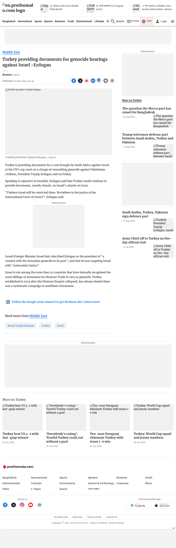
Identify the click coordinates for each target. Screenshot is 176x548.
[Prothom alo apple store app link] (162, 505)
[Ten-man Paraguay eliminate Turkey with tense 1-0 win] (110, 417)
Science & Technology (101, 483)
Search (63, 488)
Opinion (48, 21)
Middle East (11, 52)
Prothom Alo (61, 517)
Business (60, 21)
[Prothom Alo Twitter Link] (15, 505)
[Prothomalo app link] (138, 505)
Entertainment (84, 21)
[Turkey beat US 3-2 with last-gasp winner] (22, 417)
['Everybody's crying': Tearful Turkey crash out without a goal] (66, 417)
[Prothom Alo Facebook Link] (6, 505)
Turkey (45, 325)
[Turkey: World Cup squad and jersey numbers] (154, 417)
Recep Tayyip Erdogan (21, 325)
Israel (60, 325)
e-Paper (36, 488)
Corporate (123, 483)
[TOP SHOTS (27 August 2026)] (91, 8)
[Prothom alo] (18, 8)
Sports (38, 21)
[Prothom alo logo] (17, 467)
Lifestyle (99, 21)
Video (5, 488)
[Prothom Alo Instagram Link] (23, 505)
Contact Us (111, 517)
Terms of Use (94, 517)
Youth (70, 21)
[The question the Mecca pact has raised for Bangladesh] (163, 121)
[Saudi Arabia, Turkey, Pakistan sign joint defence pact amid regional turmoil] (163, 225)
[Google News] (39, 505)
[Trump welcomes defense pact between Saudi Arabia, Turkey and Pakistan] (163, 151)
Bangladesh (8, 21)
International (25, 21)
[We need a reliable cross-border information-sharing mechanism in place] (137, 8)
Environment (67, 483)
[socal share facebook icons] (74, 82)
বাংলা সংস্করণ (93, 489)
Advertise (77, 517)
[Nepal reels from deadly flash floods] (44, 8)
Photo (148, 483)
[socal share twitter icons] (81, 82)
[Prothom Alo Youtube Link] (32, 505)
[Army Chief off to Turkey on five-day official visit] (163, 251)
